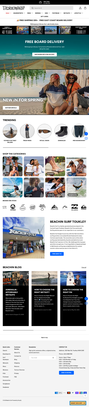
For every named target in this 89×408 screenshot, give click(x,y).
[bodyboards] (76, 187)
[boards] (13, 187)
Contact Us (17, 356)
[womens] (34, 166)
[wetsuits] (34, 187)
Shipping (17, 363)
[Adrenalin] (62, 131)
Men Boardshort (79, 140)
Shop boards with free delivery (44, 54)
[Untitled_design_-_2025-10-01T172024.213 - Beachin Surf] (27, 207)
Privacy (16, 373)
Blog (15, 359)
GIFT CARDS (44, 16)
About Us (17, 352)
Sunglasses (6, 383)
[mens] (13, 166)
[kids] (76, 166)
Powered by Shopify (16, 400)
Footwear (6, 377)
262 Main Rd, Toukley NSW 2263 (74, 350)
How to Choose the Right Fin (73, 291)
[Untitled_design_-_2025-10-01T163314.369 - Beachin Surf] (7, 207)
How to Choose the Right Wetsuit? (44, 291)
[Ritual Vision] (44, 131)
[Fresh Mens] (27, 131)
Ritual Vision (44, 140)
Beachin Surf (9, 400)
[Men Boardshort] (79, 131)
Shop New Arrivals (11, 108)
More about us (56, 254)
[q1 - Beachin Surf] (59, 207)
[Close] (84, 403)
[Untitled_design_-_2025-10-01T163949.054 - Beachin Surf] (17, 207)
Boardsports (6, 354)
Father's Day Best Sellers (10, 141)
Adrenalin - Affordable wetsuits (12, 292)
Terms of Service (19, 370)
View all (84, 267)
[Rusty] (49, 207)
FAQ (15, 377)
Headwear (6, 387)
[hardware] (55, 187)
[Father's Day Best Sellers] (10, 131)
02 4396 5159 (47, 3)
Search (5, 350)
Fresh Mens (27, 140)
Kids (4, 373)
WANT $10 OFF (76, 403)
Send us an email (66, 372)
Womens (5, 370)
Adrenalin (62, 140)
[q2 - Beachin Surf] (69, 207)
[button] (85, 8)
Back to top (44, 337)
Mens (4, 366)
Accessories (6, 380)
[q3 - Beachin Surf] (79, 207)
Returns (16, 366)
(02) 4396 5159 (68, 354)
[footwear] (55, 166)
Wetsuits (5, 363)
